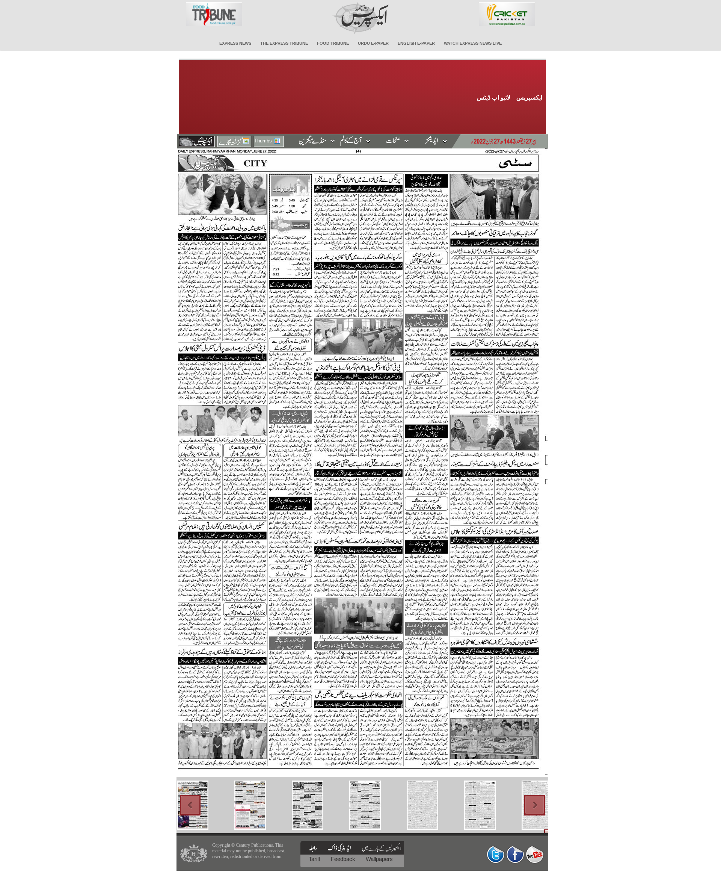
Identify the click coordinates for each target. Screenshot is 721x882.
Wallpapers (379, 859)
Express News (235, 43)
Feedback (344, 859)
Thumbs (263, 141)
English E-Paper (416, 43)
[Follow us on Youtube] (535, 854)
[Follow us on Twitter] (495, 854)
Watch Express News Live (473, 43)
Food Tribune (333, 43)
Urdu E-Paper (373, 43)
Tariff (315, 859)
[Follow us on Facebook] (515, 854)
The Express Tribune (284, 43)
